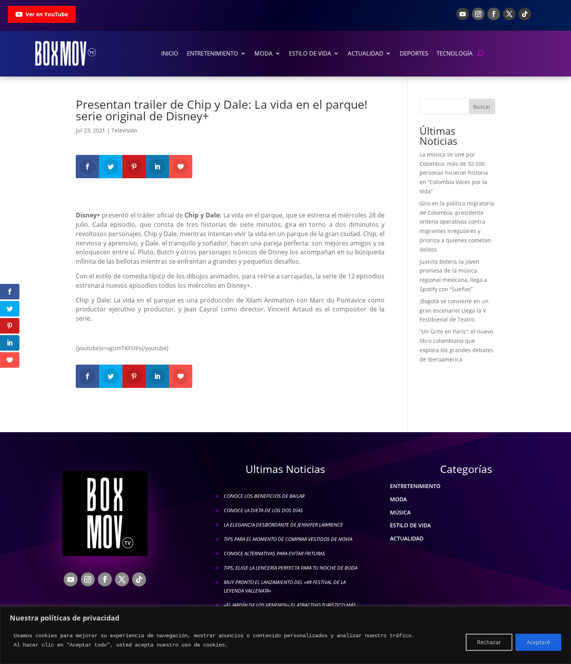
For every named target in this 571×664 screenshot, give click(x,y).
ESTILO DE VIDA (410, 525)
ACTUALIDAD (406, 538)
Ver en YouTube (47, 14)
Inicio (169, 53)
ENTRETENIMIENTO (415, 486)
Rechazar (489, 642)
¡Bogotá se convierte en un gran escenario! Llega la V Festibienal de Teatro (454, 310)
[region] (285, 635)
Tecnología (455, 53)
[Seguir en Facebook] (493, 14)
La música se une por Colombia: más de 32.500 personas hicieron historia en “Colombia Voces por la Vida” (454, 173)
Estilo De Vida (310, 53)
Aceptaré (538, 642)
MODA (398, 499)
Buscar (482, 106)
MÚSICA (400, 512)
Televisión (124, 130)
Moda (263, 53)
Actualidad (365, 53)
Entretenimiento (212, 53)
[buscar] (480, 53)
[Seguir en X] (509, 14)
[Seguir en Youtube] (462, 14)
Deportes (414, 53)
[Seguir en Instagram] (478, 14)
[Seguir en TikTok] (525, 14)
